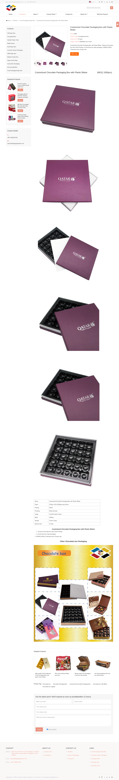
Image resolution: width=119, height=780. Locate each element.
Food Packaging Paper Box (27, 20)
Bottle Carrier (11, 43)
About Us (83, 14)
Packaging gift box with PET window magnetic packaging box (23, 95)
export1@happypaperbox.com (15, 2)
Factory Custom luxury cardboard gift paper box (23, 85)
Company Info (48, 751)
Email (74, 54)
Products (22, 14)
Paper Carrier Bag (12, 60)
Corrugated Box (11, 36)
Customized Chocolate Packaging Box (80, 684)
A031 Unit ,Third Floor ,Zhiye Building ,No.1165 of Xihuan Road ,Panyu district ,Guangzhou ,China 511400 (25, 753)
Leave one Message (73, 755)
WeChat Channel (102, 14)
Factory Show (51, 14)
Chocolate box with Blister (100, 684)
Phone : (8, 762)
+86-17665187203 (31, 2)
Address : (8, 751)
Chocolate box (47, 684)
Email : (8, 758)
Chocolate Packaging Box (60, 684)
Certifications (47, 755)
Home (11, 14)
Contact (9, 748)
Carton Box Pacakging (13, 63)
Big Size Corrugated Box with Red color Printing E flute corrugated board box (24, 106)
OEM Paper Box (11, 53)
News (35, 14)
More (20, 90)
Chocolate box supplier (49, 686)
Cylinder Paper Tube (13, 40)
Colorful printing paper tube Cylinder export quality (23, 116)
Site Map (70, 751)
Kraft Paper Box (11, 46)
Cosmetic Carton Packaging (15, 50)
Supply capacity (75, 41)
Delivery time (74, 39)
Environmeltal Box (12, 67)
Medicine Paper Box (12, 57)
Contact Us (69, 14)
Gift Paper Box (11, 33)
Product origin (74, 36)
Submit (39, 729)
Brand (72, 33)
